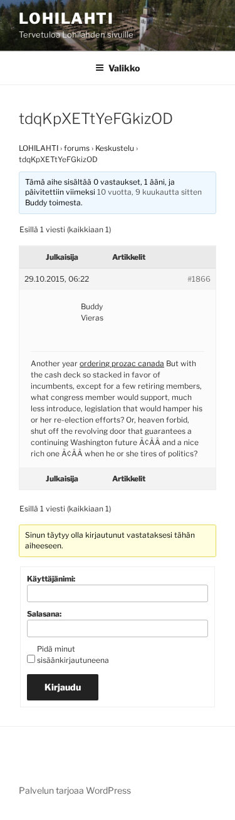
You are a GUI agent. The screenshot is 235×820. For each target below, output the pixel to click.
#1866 (199, 279)
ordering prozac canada (122, 363)
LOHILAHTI (38, 148)
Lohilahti (66, 18)
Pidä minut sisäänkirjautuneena (73, 654)
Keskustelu (114, 148)
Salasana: (44, 613)
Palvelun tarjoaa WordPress (75, 790)
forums (77, 148)
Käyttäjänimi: (51, 578)
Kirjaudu (62, 687)
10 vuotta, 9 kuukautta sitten (149, 192)
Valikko (124, 68)
